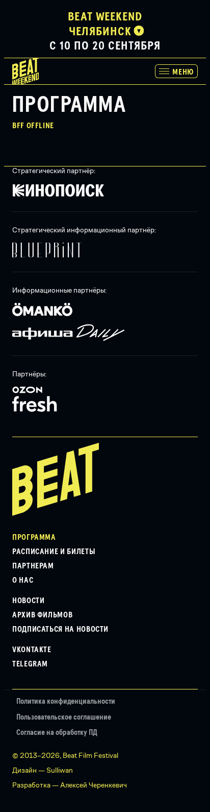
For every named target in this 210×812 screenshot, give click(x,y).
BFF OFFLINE (33, 126)
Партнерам (33, 566)
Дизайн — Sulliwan (42, 770)
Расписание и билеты (53, 551)
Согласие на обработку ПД (56, 732)
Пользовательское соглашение (63, 717)
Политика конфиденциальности (65, 701)
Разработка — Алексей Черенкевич (69, 785)
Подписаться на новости (60, 629)
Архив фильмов (42, 615)
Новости (28, 600)
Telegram (30, 664)
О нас (22, 580)
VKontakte (31, 650)
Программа (34, 537)
